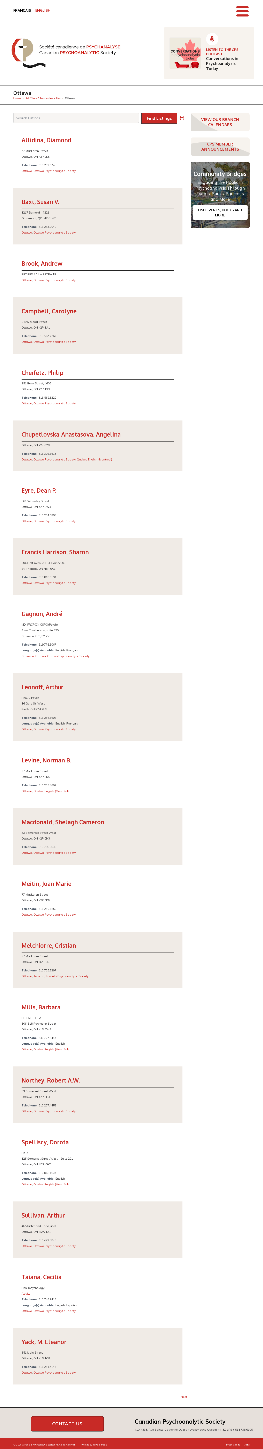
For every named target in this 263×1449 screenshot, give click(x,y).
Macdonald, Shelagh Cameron (63, 822)
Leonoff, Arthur (42, 687)
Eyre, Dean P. (39, 490)
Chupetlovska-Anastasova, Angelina (71, 434)
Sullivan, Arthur (43, 1215)
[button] (242, 11)
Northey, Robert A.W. (51, 1080)
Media (246, 1444)
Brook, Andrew (42, 263)
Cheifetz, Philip (42, 372)
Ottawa (27, 171)
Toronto (38, 976)
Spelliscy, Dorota (45, 1142)
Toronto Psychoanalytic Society (67, 976)
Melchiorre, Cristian (49, 945)
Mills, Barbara (41, 1007)
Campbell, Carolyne (49, 311)
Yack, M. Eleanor (44, 1342)
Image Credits (233, 1444)
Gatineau (28, 656)
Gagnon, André (42, 614)
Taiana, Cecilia (42, 1277)
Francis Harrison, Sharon (55, 552)
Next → (186, 1397)
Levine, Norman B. (46, 760)
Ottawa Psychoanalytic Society (54, 171)
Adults (26, 1293)
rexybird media (99, 1444)
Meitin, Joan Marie (47, 883)
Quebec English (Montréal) (94, 459)
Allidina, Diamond (46, 140)
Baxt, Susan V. (40, 201)
